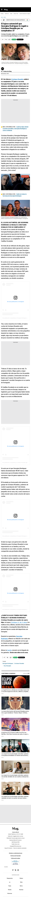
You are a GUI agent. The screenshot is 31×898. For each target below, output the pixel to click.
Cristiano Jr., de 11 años (19, 622)
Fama (9, 886)
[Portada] (15, 831)
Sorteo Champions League (25, 13)
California (7, 13)
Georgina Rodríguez (8, 663)
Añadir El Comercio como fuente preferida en (15, 19)
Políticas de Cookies (15, 858)
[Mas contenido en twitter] (15, 870)
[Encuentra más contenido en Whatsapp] (9, 39)
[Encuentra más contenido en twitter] (6, 39)
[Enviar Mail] (2, 71)
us (9, 882)
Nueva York (16, 13)
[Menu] (2, 9)
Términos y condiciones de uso (15, 853)
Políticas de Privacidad (15, 855)
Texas (11, 13)
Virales (9, 889)
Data (21, 882)
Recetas (21, 889)
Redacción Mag (7, 71)
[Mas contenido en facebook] (13, 870)
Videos (21, 878)
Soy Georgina (7, 665)
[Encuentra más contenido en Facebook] (2, 39)
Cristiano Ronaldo (19, 663)
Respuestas (10, 878)
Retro (21, 886)
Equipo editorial (15, 832)
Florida (2, 13)
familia (9, 650)
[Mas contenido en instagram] (18, 870)
